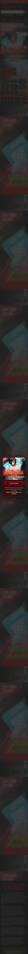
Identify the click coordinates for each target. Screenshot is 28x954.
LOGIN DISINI (14, 483)
